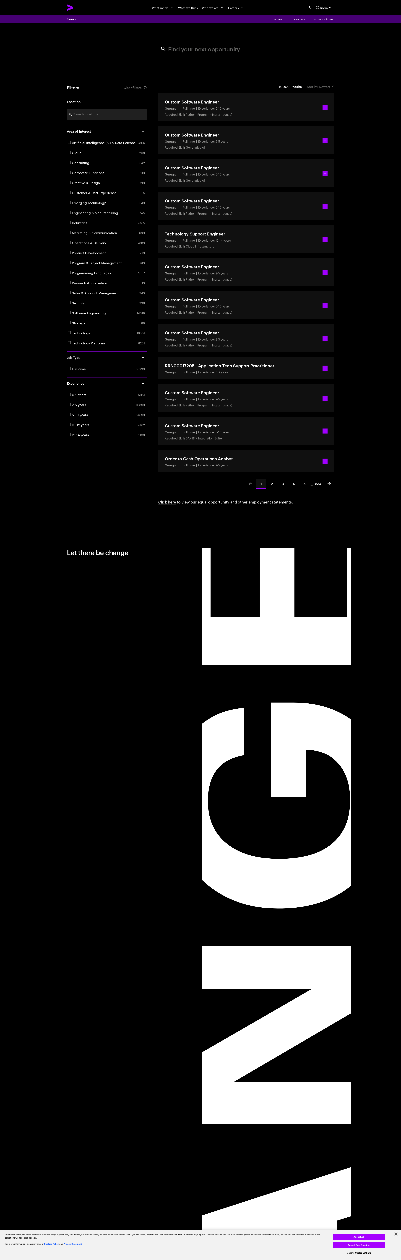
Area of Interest (79, 131)
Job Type (74, 357)
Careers (71, 19)
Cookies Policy (51, 1244)
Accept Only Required (359, 1245)
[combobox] (107, 114)
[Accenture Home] (79, 7)
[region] (200, 1245)
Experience (75, 383)
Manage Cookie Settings (359, 1253)
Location (74, 101)
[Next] (329, 484)
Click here (167, 501)
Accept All (359, 1237)
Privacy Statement (72, 1244)
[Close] (396, 1234)
